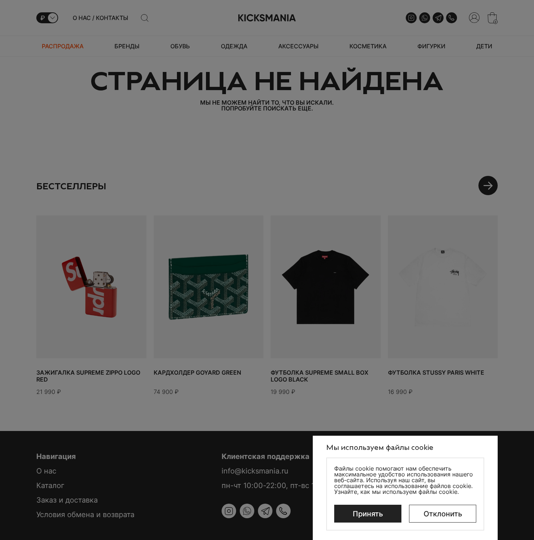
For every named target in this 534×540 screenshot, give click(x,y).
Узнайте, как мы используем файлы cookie (395, 491)
